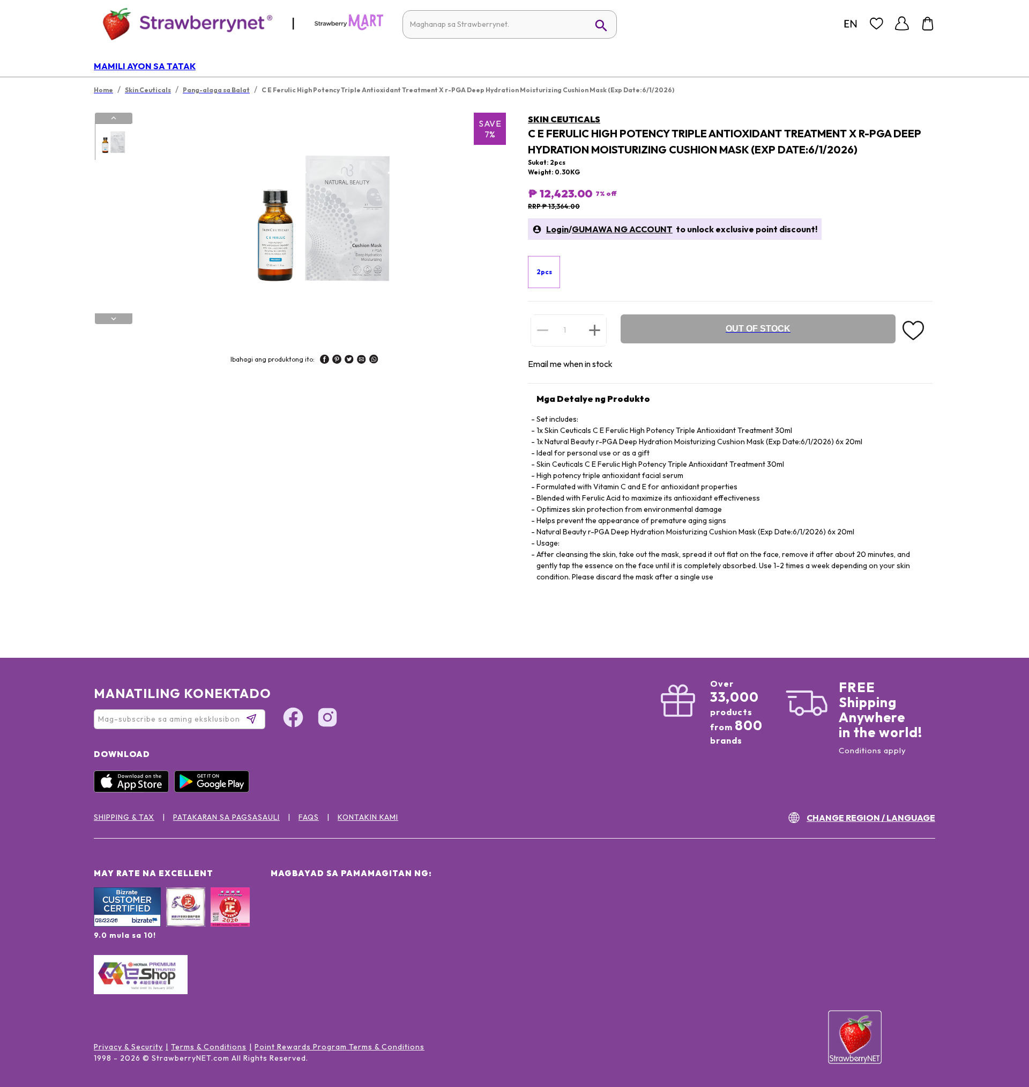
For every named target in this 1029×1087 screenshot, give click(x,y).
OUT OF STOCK (758, 328)
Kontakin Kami (368, 817)
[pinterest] (336, 360)
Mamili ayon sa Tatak (145, 66)
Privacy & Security (128, 1047)
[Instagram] (327, 719)
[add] (594, 330)
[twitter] (349, 360)
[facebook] (324, 360)
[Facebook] (293, 719)
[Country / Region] (850, 23)
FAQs (309, 817)
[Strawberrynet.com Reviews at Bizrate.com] (127, 924)
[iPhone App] (134, 790)
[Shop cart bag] (927, 23)
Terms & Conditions (209, 1047)
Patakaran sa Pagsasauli (226, 817)
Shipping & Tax (124, 817)
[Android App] (214, 790)
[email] (361, 360)
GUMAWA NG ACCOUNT (622, 229)
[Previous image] (113, 118)
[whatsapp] (373, 360)
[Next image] (113, 318)
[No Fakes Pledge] (230, 918)
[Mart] (349, 28)
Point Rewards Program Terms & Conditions (339, 1047)
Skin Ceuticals (564, 119)
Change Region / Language (871, 817)
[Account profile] (901, 23)
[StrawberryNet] (183, 23)
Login (557, 229)
